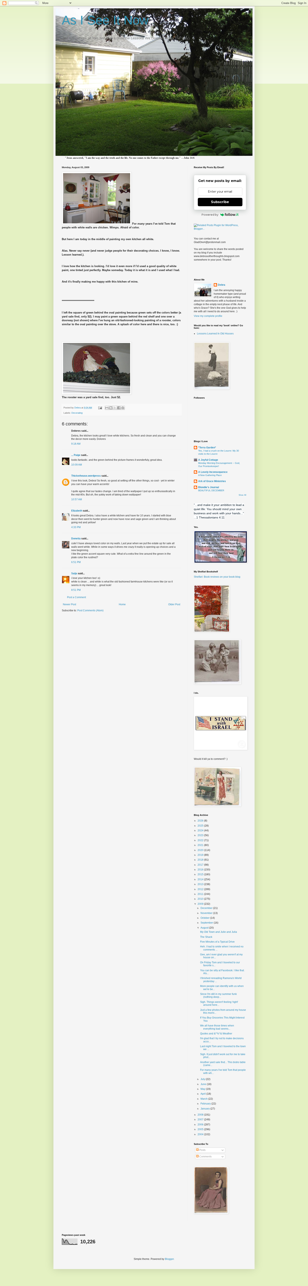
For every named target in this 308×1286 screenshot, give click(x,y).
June (204, 1084)
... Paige (75, 455)
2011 (201, 894)
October (205, 917)
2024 (201, 830)
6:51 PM (76, 562)
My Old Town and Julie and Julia (218, 931)
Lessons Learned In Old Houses (215, 333)
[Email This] (107, 408)
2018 (201, 859)
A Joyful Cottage (208, 459)
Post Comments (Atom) (90, 610)
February (206, 1103)
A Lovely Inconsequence (213, 472)
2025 (201, 825)
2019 (201, 854)
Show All (242, 495)
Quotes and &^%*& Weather (216, 1033)
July (203, 1079)
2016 (201, 869)
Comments (205, 1156)
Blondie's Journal (208, 487)
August (205, 927)
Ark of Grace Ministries (212, 481)
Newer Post (69, 604)
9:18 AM (75, 443)
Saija (74, 573)
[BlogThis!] (111, 408)
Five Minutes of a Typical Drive (217, 941)
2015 (201, 874)
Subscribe (220, 202)
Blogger (169, 1259)
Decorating (77, 413)
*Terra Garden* (207, 447)
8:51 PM (76, 590)
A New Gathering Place (210, 475)
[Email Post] (100, 407)
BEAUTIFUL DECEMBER (211, 490)
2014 (201, 879)
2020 (201, 850)
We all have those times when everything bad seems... (217, 1027)
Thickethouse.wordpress (86, 475)
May (203, 1089)
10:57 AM (76, 499)
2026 (201, 820)
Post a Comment (76, 597)
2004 (201, 1134)
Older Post (174, 604)
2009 (201, 903)
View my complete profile (208, 316)
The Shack (206, 936)
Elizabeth (76, 510)
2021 (201, 845)
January (205, 1108)
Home (122, 604)
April (203, 1093)
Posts (202, 1150)
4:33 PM (76, 527)
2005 (201, 1129)
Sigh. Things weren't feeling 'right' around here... (219, 1003)
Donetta (76, 538)
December (207, 908)
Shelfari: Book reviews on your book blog (217, 576)
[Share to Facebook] (119, 408)
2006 (201, 1124)
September (207, 922)
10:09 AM (76, 464)
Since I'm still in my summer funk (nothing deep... (218, 995)
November (207, 913)
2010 (201, 898)
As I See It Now (105, 20)
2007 (201, 1119)
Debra (221, 284)
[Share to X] (115, 408)
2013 (201, 884)
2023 (201, 835)
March (204, 1098)
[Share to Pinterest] (123, 408)
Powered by (210, 214)
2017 (201, 864)
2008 (201, 1114)
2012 (201, 889)
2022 (201, 840)
